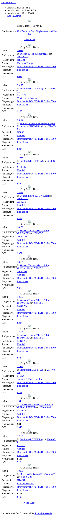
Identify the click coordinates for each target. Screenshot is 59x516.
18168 (20, 262)
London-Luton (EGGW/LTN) (34, 195)
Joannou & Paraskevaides (29, 379)
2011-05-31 (39, 233)
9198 (19, 497)
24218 (20, 157)
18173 (20, 297)
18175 (20, 331)
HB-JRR (21, 480)
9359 (19, 218)
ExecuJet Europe (25, 63)
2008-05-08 (26, 477)
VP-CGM (22, 236)
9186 (19, 462)
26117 (20, 120)
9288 (19, 111)
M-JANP (21, 376)
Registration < (43, 31)
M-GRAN (22, 306)
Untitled (21, 135)
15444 (20, 401)
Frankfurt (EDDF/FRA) (31, 88)
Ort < (33, 31)
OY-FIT (21, 445)
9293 (19, 392)
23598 (20, 192)
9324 (19, 323)
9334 (19, 183)
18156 (20, 227)
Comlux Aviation (25, 483)
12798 (20, 436)
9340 (19, 427)
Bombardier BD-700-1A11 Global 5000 (36, 66)
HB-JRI (21, 60)
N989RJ (21, 132)
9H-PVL (21, 167)
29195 (20, 85)
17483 (20, 366)
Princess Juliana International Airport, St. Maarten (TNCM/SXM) (36, 124)
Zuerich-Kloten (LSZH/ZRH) (34, 54)
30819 (20, 50)
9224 (19, 149)
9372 (19, 253)
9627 (19, 76)
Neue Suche (29, 39)
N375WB (22, 94)
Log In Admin (14, 16)
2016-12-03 (22, 56)
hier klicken (22, 70)
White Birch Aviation (27, 98)
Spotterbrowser (8, 2)
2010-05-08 (45, 407)
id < (19, 31)
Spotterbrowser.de (43, 513)
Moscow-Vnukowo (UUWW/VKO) (37, 474)
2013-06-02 (22, 198)
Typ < (30, 34)
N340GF (21, 410)
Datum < (25, 31)
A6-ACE (21, 201)
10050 (20, 471)
